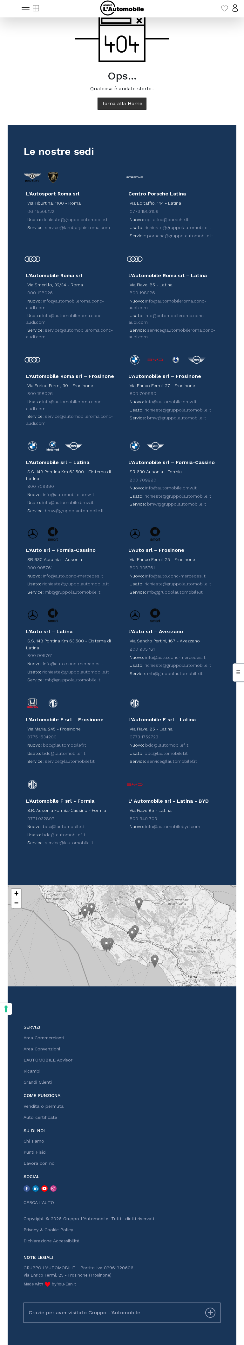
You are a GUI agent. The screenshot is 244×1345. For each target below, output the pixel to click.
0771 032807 (40, 818)
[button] (85, 912)
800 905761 (39, 567)
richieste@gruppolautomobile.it (75, 219)
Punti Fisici (35, 1152)
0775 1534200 (42, 736)
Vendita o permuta (44, 1106)
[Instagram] (53, 1188)
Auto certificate (40, 1117)
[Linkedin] (35, 1188)
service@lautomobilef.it (70, 761)
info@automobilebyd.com (172, 826)
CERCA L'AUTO (39, 1202)
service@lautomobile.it (69, 842)
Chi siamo (34, 1141)
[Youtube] (44, 1188)
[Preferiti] (224, 8)
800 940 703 (143, 818)
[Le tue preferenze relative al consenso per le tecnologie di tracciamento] (6, 1009)
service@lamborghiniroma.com (77, 227)
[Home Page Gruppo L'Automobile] (122, 8)
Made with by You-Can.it (50, 1284)
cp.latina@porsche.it (167, 219)
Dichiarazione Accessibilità (51, 1240)
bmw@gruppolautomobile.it (176, 417)
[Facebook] (27, 1188)
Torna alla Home (122, 103)
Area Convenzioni (42, 1048)
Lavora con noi (40, 1163)
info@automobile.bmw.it (171, 401)
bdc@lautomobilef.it (64, 745)
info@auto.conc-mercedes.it (73, 575)
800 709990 (143, 393)
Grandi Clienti (38, 1082)
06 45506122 (40, 211)
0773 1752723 (144, 736)
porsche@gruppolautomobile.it (180, 235)
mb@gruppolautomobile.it (72, 592)
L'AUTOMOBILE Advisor (48, 1059)
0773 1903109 (144, 211)
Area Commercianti (44, 1037)
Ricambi (32, 1071)
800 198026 (40, 292)
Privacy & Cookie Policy (48, 1229)
